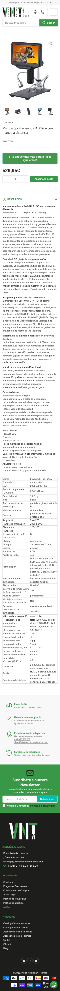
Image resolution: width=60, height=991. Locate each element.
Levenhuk (8, 123)
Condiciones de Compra (16, 890)
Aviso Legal (9, 894)
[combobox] (30, 22)
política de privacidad (42, 805)
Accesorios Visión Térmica (17, 935)
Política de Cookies (13, 903)
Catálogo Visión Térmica (16, 927)
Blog (5, 948)
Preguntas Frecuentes (15, 886)
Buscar (51, 22)
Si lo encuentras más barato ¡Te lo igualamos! (30, 158)
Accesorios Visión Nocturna (17, 931)
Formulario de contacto (15, 853)
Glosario (7, 944)
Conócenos (9, 882)
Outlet (6, 940)
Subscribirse (47, 799)
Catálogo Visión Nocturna (16, 923)
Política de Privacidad (14, 898)
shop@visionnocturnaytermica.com (31, 742)
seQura (7, 907)
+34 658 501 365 (22, 739)
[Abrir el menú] (54, 12)
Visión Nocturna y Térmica (34, 973)
